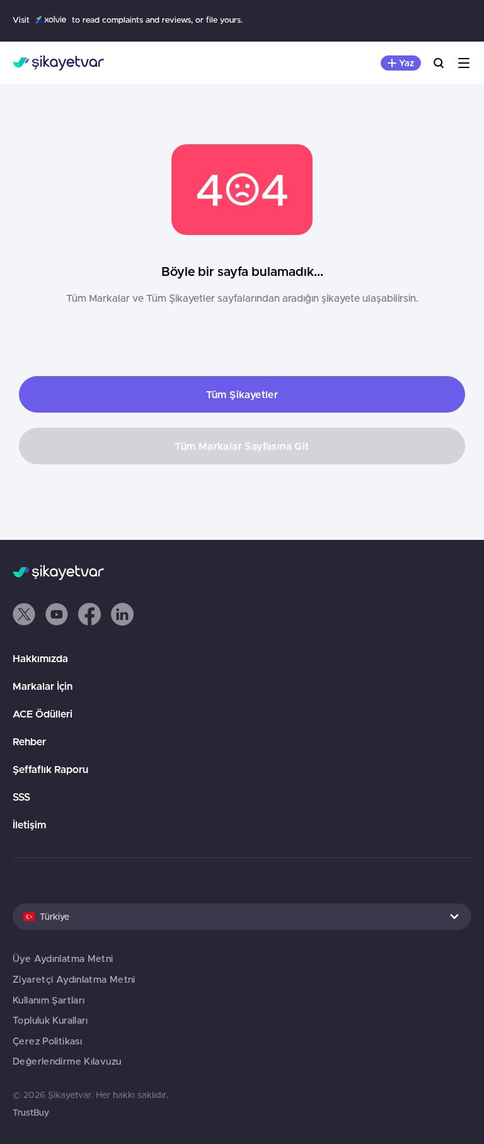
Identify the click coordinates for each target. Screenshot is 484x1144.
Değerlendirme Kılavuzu (67, 1061)
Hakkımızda (40, 658)
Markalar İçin (42, 686)
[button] (24, 614)
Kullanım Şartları (48, 1000)
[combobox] (242, 916)
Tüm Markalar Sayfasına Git (242, 446)
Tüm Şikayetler (242, 394)
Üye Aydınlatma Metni (63, 958)
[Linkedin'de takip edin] (122, 614)
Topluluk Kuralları (50, 1020)
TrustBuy (31, 1112)
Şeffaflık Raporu (50, 769)
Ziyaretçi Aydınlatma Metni (74, 979)
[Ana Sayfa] (58, 63)
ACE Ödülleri (42, 713)
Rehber (29, 741)
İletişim (29, 824)
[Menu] (463, 63)
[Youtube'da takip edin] (56, 614)
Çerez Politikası (47, 1041)
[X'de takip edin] (24, 614)
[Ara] (439, 63)
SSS (21, 797)
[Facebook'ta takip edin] (89, 614)
